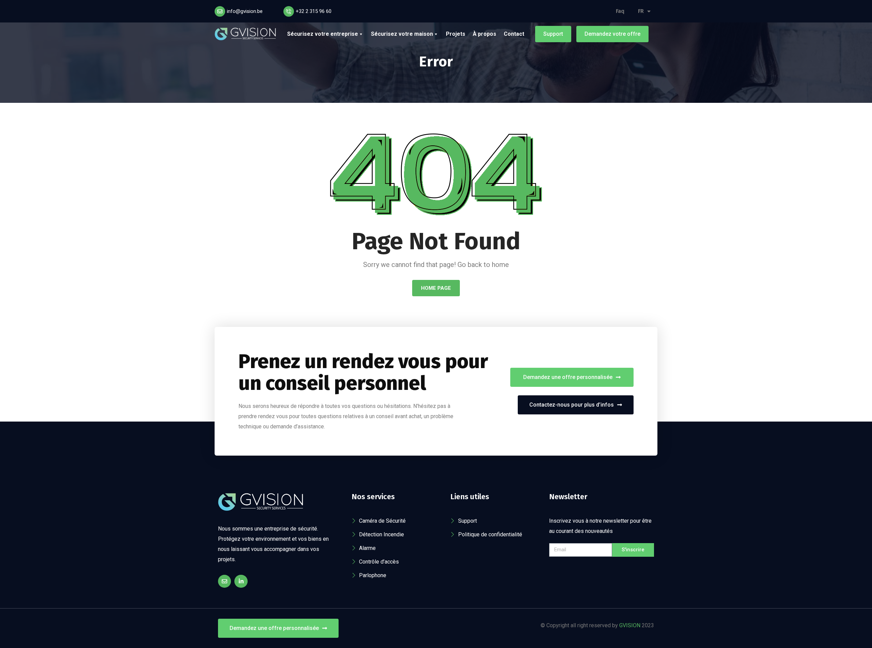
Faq (620, 11)
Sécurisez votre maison (402, 34)
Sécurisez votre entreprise (322, 34)
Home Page (436, 288)
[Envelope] (224, 581)
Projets (455, 34)
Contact (514, 34)
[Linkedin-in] (240, 581)
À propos (484, 34)
